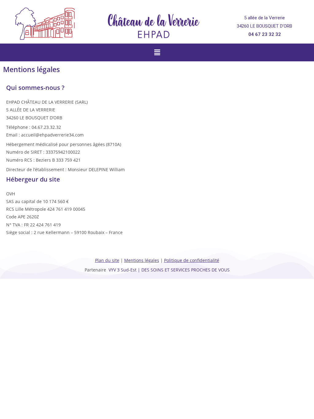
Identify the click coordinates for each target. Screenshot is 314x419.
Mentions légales (141, 260)
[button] (157, 52)
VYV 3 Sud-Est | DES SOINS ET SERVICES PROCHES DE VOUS (169, 270)
